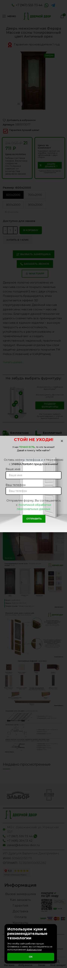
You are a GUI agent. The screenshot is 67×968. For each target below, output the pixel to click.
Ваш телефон (15, 485)
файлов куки (34, 949)
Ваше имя (13, 469)
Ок (31, 956)
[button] (61, 441)
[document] (33, 484)
